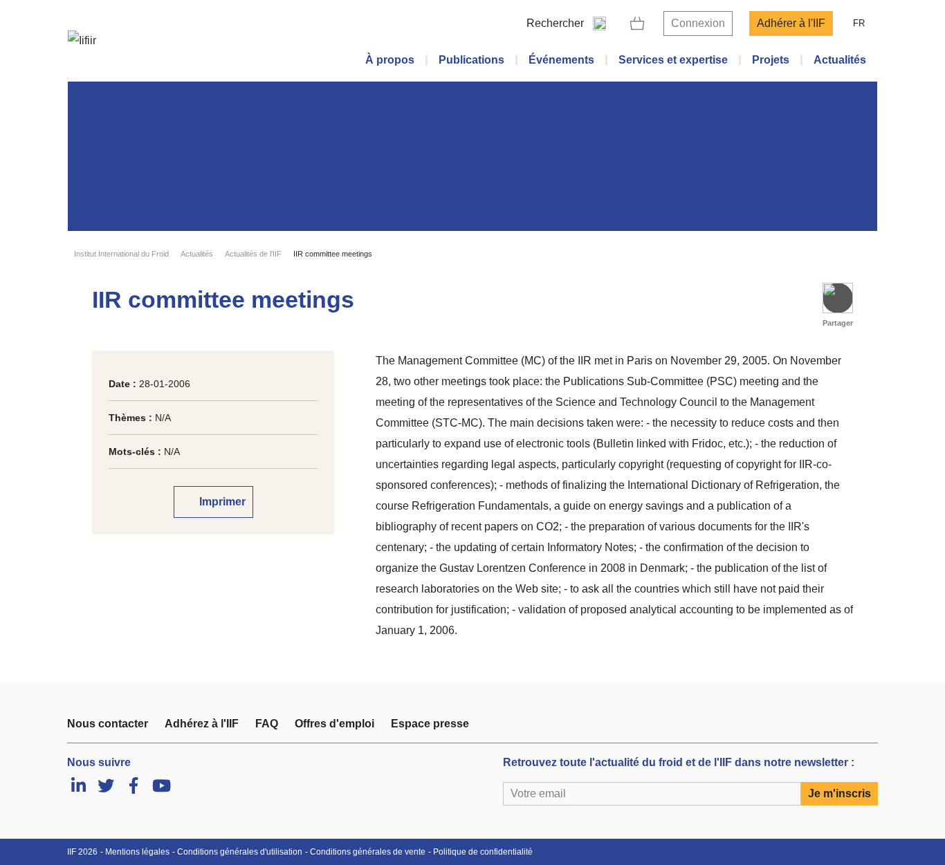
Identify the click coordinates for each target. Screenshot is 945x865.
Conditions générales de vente (367, 852)
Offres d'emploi (334, 723)
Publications (471, 60)
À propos (389, 60)
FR (859, 23)
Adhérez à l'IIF (202, 723)
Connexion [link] (698, 23)
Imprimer (221, 502)
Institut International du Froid (121, 254)
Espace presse (430, 723)
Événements (561, 60)
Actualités (840, 60)
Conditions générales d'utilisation (239, 852)
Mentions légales (137, 852)
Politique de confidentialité (483, 852)
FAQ (266, 723)
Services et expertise (673, 60)
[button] (838, 298)
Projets (770, 60)
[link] (637, 23)
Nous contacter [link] (107, 723)
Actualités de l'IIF (253, 254)
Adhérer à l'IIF (791, 23)
